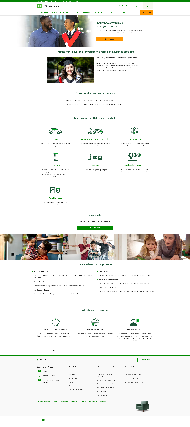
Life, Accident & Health (60, 12)
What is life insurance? (132, 378)
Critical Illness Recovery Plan (105, 384)
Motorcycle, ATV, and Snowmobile (95, 139)
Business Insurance (54, 1)
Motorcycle (72, 374)
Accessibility (64, 401)
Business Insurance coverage (134, 382)
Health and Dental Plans (104, 395)
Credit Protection (99, 12)
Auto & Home (43, 12)
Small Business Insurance (134, 165)
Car (55, 139)
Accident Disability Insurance (106, 391)
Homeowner (135, 139)
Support (113, 12)
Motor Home (73, 378)
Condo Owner (55, 165)
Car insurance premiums (132, 370)
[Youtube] (43, 420)
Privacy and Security (43, 401)
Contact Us (46, 371)
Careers (83, 401)
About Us (74, 401)
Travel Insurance (55, 198)
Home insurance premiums (133, 374)
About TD (77, 1)
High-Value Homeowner (76, 389)
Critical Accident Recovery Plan (106, 380)
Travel (76, 12)
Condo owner (73, 386)
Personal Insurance (42, 1)
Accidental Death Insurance (105, 387)
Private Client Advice (67, 1)
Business (85, 12)
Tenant (95, 165)
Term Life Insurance (103, 370)
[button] (120, 5)
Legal (55, 401)
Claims (122, 12)
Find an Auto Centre (49, 376)
